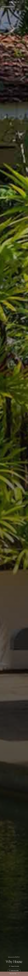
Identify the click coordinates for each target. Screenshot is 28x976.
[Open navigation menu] (2, 2)
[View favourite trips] (23, 2)
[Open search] (26, 2)
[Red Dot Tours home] (14, 2)
